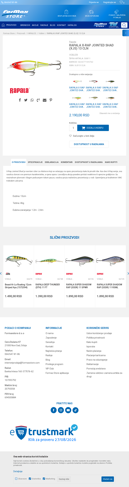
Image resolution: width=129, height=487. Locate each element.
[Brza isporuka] (91, 12)
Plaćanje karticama (96, 355)
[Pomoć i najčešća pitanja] (116, 12)
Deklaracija (52, 162)
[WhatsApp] (32, 100)
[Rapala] (19, 90)
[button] (124, 25)
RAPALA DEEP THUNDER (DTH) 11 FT (48, 286)
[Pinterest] (51, 100)
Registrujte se (109, 2)
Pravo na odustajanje (97, 360)
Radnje (49, 355)
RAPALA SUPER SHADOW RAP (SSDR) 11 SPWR (78, 286)
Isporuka (91, 346)
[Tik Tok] (76, 410)
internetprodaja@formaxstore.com (22, 363)
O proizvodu (18, 162)
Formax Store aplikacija (57, 373)
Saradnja (50, 342)
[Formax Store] (15, 16)
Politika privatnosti (96, 337)
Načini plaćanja (94, 351)
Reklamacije (93, 364)
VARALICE (31, 33)
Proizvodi (21, 33)
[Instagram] (61, 410)
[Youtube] (68, 410)
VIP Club (50, 368)
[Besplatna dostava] (66, 12)
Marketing (50, 479)
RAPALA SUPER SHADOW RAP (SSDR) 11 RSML (109, 286)
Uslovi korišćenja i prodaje (99, 333)
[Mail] (44, 100)
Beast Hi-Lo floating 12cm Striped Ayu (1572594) (18, 286)
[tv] (106, 26)
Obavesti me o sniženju (109, 113)
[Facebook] (20, 100)
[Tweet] (25, 100)
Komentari (67, 162)
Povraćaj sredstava (96, 368)
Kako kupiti (111, 162)
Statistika (36, 479)
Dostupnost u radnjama (89, 144)
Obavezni (22, 479)
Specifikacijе (35, 162)
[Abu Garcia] (8, 273)
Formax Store (9, 33)
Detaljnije (17, 471)
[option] (18, 276)
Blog (48, 360)
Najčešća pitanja (54, 351)
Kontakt (49, 346)
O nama (49, 333)
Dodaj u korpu (95, 128)
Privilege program (54, 364)
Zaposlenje (51, 337)
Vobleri (42, 33)
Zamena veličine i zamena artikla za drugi (104, 375)
